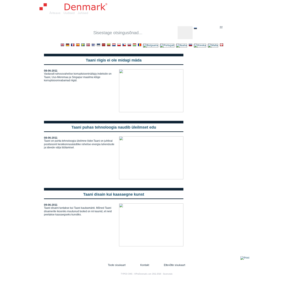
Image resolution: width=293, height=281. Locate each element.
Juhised (83, 13)
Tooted (105, 21)
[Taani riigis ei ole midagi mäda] (151, 111)
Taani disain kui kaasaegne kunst (113, 194)
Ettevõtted (85, 21)
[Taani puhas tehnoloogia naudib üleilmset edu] (151, 178)
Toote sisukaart (116, 265)
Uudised (69, 13)
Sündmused (189, 21)
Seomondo (167, 274)
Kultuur (166, 21)
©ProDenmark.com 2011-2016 (147, 274)
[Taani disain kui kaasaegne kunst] (151, 245)
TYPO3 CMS (126, 274)
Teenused (125, 21)
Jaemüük (146, 21)
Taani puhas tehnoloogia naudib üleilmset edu (113, 127)
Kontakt (144, 265)
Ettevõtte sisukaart (174, 265)
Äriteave (54, 13)
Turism (210, 21)
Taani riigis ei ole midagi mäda (114, 60)
